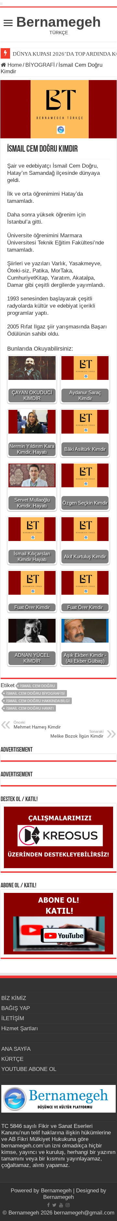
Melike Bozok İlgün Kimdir (76, 734)
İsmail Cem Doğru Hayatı (30, 708)
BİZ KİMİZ (13, 998)
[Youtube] (61, 1205)
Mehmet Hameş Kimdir (37, 724)
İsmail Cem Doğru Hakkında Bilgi (38, 701)
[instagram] (67, 1205)
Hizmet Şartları (19, 1028)
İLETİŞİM (12, 1018)
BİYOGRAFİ (40, 65)
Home (14, 65)
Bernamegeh (58, 22)
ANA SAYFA (16, 1049)
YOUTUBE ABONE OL (28, 1069)
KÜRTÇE (12, 1059)
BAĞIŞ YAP (15, 1008)
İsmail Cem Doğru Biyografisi (35, 693)
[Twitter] (54, 1205)
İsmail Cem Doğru (37, 686)
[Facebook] (48, 1205)
